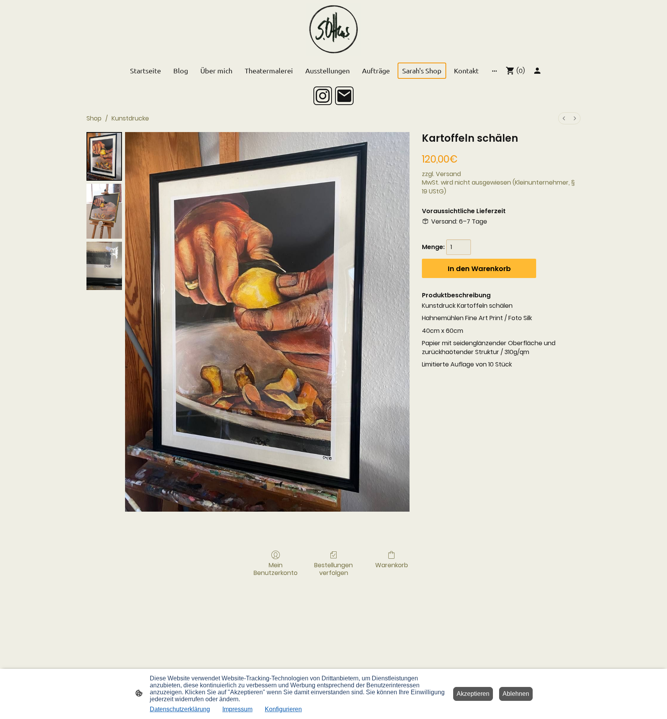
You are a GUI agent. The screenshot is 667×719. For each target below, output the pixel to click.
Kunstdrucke (130, 118)
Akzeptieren (473, 693)
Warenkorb (391, 565)
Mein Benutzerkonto (276, 568)
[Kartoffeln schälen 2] (104, 266)
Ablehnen (516, 693)
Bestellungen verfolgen (333, 568)
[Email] (344, 95)
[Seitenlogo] (333, 29)
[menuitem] (564, 118)
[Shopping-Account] (537, 70)
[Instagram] (322, 95)
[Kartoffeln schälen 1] (104, 211)
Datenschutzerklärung (180, 709)
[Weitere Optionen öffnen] (494, 71)
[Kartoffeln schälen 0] (104, 156)
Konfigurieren (283, 709)
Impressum (237, 709)
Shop (94, 118)
